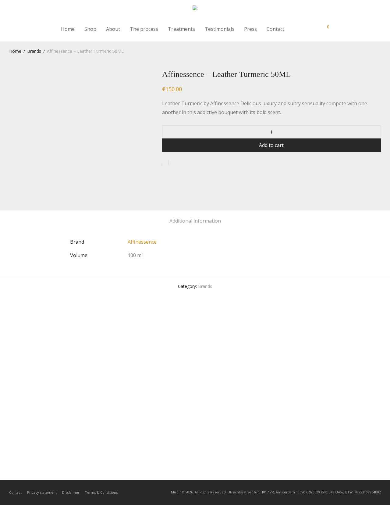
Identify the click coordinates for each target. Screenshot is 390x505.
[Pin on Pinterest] (193, 163)
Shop (90, 29)
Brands (34, 51)
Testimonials (219, 29)
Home (68, 29)
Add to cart (271, 145)
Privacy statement (42, 492)
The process (144, 29)
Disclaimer (71, 492)
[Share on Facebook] (175, 163)
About (113, 29)
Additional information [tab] (195, 220)
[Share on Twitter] (184, 163)
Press (250, 29)
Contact (275, 29)
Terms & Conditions (101, 492)
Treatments (181, 29)
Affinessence (142, 241)
